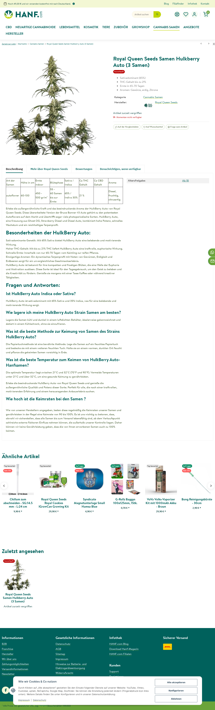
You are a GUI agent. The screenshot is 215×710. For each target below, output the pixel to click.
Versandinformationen (15, 669)
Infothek (192, 3)
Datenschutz (39, 700)
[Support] (177, 14)
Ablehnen (176, 698)
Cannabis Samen (153, 97)
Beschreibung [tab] (14, 169)
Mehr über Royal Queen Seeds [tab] (49, 169)
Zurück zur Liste (9, 43)
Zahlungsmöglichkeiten (15, 664)
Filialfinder (178, 3)
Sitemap (60, 654)
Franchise (7, 649)
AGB (58, 649)
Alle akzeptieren (176, 682)
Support (114, 671)
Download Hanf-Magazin (124, 649)
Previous (4, 485)
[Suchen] (157, 14)
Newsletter (8, 674)
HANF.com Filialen (120, 654)
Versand (43, 705)
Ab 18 (185, 180)
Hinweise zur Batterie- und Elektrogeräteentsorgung (71, 666)
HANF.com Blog (118, 644)
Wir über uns (9, 659)
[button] (186, 14)
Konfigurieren (176, 690)
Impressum (24, 700)
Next (211, 485)
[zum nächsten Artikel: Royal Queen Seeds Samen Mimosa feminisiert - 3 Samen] (209, 44)
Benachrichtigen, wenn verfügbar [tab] (120, 169)
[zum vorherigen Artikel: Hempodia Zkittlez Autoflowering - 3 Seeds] (201, 44)
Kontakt (205, 3)
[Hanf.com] (23, 14)
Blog (166, 3)
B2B (4, 644)
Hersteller (7, 654)
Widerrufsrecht (64, 673)
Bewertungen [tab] (84, 169)
